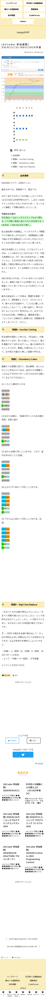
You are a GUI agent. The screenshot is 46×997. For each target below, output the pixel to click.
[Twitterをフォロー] (23, 755)
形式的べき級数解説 (33, 976)
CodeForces (33, 984)
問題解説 (33, 980)
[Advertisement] (23, 576)
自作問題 (12, 984)
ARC (16, 675)
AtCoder (7, 675)
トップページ (12, 976)
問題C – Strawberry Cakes (24, 162)
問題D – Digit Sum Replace (24, 166)
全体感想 (16, 155)
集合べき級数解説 (12, 980)
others (23, 988)
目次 (16, 150)
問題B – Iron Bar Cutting (23, 159)
